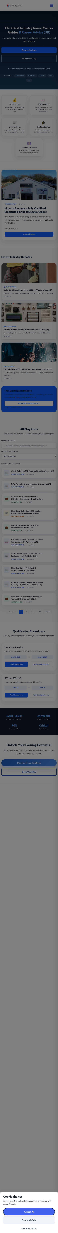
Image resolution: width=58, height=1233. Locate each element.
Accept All (29, 1211)
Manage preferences (29, 1228)
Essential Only (29, 1220)
